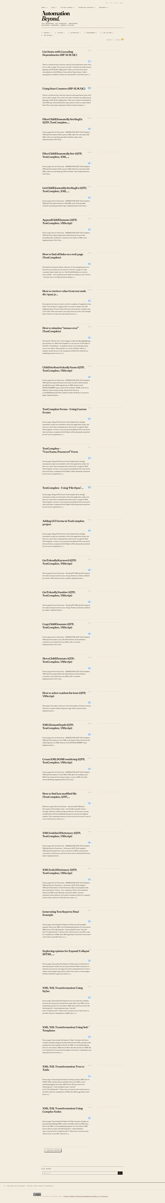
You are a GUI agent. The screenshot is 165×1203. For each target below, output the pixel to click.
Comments (109, 40)
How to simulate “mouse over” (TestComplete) (60, 329)
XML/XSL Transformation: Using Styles (62, 989)
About (44, 7)
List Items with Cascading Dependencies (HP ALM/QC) (59, 53)
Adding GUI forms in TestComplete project (63, 522)
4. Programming (90, 32)
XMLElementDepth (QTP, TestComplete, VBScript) (58, 726)
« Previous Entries (52, 1150)
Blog (53, 7)
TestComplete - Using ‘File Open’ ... (62, 487)
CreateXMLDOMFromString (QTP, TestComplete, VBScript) (63, 761)
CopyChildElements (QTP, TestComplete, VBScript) (58, 625)
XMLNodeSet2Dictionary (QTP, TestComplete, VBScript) (61, 834)
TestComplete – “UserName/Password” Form (60, 450)
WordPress (49, 1186)
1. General (46, 32)
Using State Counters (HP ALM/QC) (63, 88)
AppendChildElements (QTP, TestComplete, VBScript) (59, 221)
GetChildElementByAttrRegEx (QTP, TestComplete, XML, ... (64, 189)
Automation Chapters (86, 7)
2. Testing (59, 32)
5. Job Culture (107, 32)
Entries (118, 40)
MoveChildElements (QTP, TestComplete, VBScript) (58, 660)
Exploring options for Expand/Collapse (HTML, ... (65, 952)
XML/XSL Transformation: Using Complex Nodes (62, 1110)
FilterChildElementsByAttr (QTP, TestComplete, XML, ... (62, 155)
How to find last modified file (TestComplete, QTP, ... (59, 795)
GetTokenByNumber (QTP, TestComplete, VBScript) (58, 593)
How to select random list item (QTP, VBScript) (64, 694)
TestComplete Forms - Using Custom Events (64, 410)
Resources (103, 7)
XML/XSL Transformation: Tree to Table (63, 1068)
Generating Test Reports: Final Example (60, 913)
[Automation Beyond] (56, 15)
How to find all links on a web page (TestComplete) (62, 256)
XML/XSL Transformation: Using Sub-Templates (65, 1028)
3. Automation (74, 32)
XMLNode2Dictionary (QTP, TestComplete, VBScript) (59, 871)
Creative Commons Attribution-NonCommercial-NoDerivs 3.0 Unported (86, 1196)
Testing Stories (67, 7)
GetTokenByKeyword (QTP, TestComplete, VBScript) (59, 562)
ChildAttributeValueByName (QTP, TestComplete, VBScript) (63, 369)
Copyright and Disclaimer (16, 1186)
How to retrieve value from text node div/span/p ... (64, 292)
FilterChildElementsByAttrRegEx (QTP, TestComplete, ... (62, 120)
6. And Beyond (47, 35)
